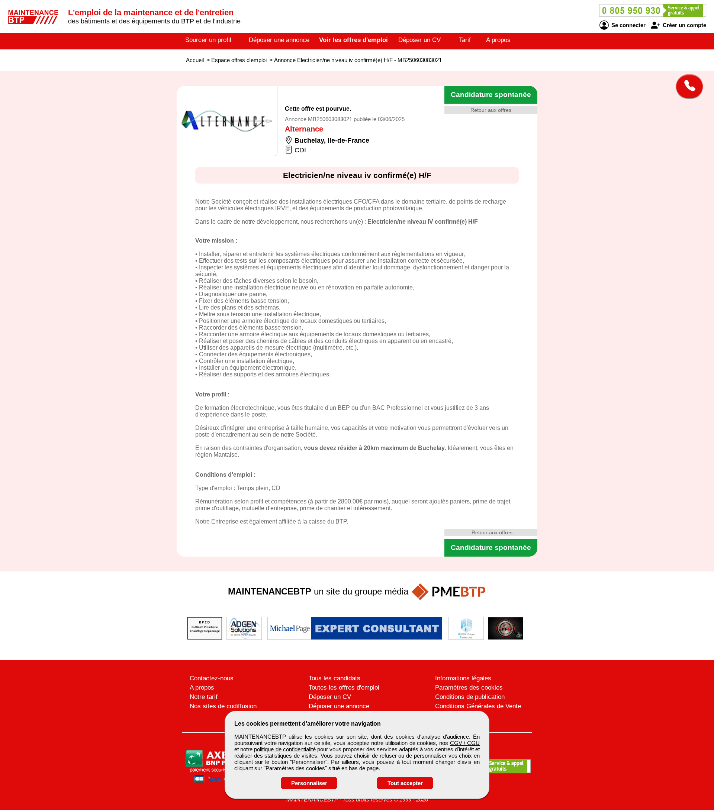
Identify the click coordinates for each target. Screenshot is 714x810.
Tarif (465, 39)
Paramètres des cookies (469, 687)
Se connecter (628, 25)
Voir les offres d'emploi (353, 39)
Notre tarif (204, 696)
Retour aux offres (490, 110)
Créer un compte (683, 25)
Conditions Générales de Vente (478, 706)
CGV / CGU (465, 743)
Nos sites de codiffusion (223, 706)
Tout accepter (405, 783)
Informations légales (463, 678)
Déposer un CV (419, 39)
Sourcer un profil (208, 39)
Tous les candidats (334, 678)
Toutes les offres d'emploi (344, 687)
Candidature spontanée (491, 94)
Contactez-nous (212, 678)
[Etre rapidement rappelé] (686, 86)
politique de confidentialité (284, 749)
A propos (498, 39)
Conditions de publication (470, 696)
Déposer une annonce (279, 39)
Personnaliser (309, 783)
